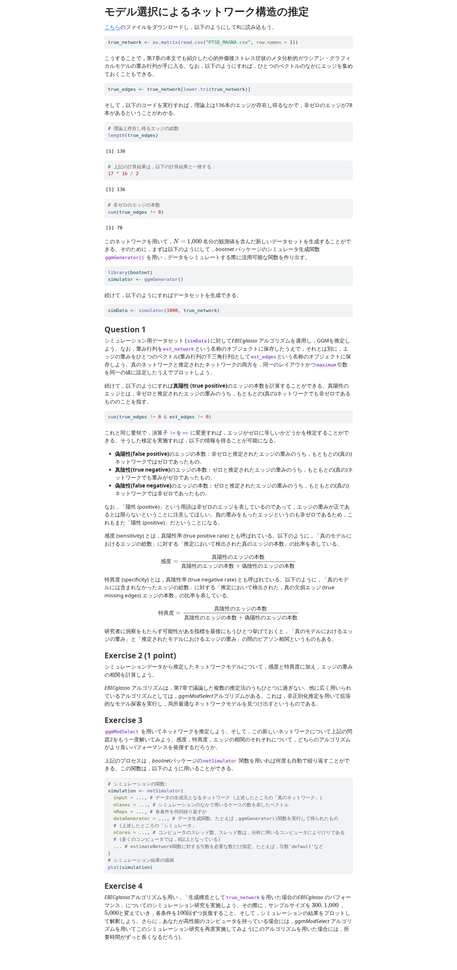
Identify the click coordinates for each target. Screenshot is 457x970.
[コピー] (349, 38)
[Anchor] (151, 329)
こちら (112, 26)
